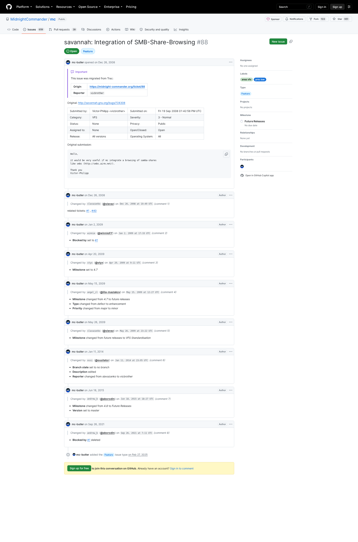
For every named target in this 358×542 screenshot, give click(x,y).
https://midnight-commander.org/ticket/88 (117, 86)
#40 (94, 210)
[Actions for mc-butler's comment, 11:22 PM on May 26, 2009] (230, 322)
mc (53, 19)
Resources (64, 7)
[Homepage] (9, 7)
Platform (22, 7)
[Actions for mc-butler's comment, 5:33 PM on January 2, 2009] (230, 224)
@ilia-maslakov (110, 292)
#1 (87, 210)
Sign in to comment (182, 468)
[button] (226, 154)
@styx (99, 262)
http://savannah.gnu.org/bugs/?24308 (101, 102)
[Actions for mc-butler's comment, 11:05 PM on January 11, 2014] (230, 351)
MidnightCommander (28, 19)
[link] (81, 455)
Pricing (131, 7)
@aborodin (107, 398)
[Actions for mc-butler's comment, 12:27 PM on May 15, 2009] (230, 283)
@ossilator (102, 360)
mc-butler (78, 62)
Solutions (43, 7)
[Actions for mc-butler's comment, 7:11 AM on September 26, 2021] (230, 424)
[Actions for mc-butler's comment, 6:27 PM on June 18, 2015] (230, 390)
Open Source (88, 7)
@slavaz (108, 203)
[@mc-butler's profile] (68, 61)
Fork (319, 19)
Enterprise (111, 7)
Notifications (296, 19)
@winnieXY (105, 233)
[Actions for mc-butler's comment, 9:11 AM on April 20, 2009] (230, 254)
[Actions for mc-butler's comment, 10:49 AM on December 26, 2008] (230, 195)
